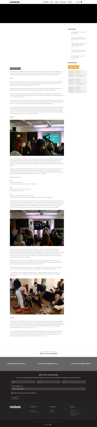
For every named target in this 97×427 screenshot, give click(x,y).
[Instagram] (76, 2)
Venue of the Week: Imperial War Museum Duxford (78, 56)
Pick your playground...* (17, 386)
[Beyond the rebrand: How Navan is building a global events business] (69, 38)
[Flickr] (81, 2)
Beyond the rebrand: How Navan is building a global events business (78, 38)
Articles (51, 410)
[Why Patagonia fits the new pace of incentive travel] (69, 33)
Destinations (52, 411)
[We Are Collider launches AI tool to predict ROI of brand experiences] (69, 51)
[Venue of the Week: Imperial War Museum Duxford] (69, 56)
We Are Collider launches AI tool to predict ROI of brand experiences (78, 51)
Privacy (63, 421)
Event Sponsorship (34, 411)
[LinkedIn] (79, 2)
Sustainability (73, 415)
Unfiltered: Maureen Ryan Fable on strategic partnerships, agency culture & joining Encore (78, 44)
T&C (59, 421)
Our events (32, 410)
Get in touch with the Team (75, 413)
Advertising (72, 411)
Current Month (73, 67)
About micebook (73, 410)
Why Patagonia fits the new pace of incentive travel (78, 33)
